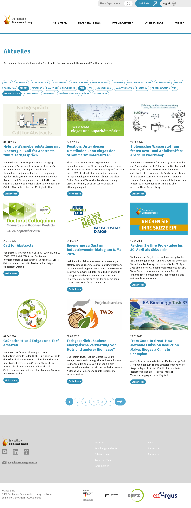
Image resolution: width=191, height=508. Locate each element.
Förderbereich (101, 466)
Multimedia (10, 88)
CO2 (90, 88)
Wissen (179, 22)
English (167, 3)
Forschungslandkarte (105, 448)
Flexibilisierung (79, 82)
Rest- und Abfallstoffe (139, 82)
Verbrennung (31, 93)
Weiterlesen (11, 194)
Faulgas (178, 82)
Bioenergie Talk (89, 22)
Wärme (85, 93)
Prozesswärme (160, 88)
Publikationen (123, 22)
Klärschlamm (104, 88)
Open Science (154, 22)
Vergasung (48, 93)
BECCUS (7, 82)
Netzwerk (60, 22)
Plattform (141, 88)
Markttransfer (124, 88)
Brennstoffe (68, 88)
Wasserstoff (100, 93)
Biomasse (37, 88)
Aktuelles (99, 442)
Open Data (118, 82)
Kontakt (152, 442)
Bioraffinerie (59, 82)
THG (174, 88)
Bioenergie (21, 82)
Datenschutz (155, 454)
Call (82, 88)
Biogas (23, 88)
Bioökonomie (163, 82)
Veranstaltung (12, 93)
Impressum (154, 448)
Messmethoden (100, 82)
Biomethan (52, 88)
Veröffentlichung (68, 93)
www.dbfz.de (34, 497)
